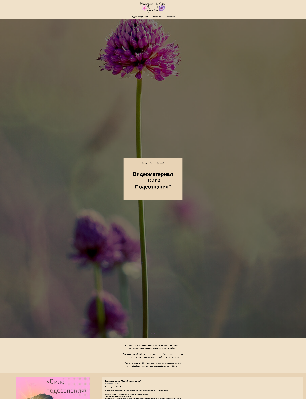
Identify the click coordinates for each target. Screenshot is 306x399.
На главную (169, 16)
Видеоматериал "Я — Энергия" (146, 16)
